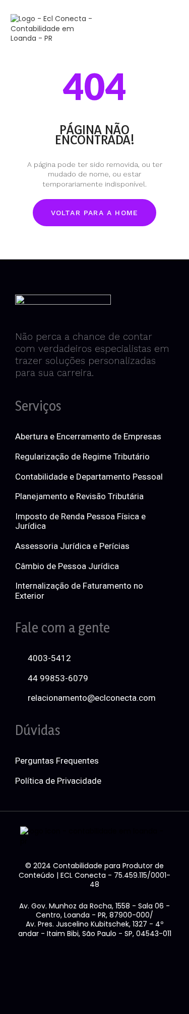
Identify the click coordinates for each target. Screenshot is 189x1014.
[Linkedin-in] (77, 960)
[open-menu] (159, 29)
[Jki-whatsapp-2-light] (94, 988)
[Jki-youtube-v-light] (146, 960)
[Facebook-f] (42, 960)
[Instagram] (111, 960)
